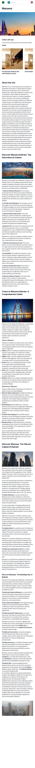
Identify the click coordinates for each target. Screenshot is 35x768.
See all (4, 45)
